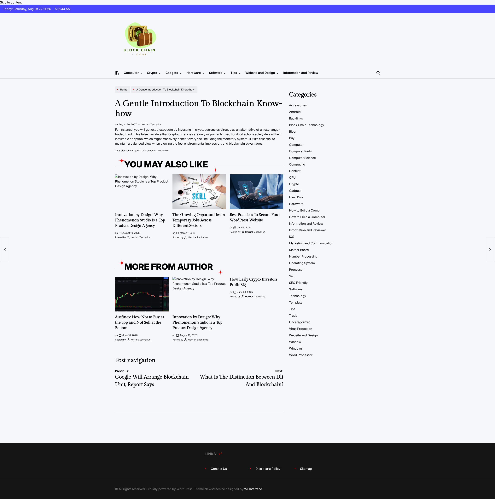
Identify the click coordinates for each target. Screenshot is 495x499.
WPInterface (253, 489)
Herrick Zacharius (151, 124)
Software (215, 73)
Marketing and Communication (311, 243)
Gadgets (172, 73)
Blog (292, 131)
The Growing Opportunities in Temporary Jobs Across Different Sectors (198, 220)
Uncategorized (300, 322)
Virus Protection (300, 329)
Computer (131, 73)
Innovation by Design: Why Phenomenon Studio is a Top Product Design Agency (140, 220)
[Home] (123, 92)
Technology (297, 296)
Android (295, 112)
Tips (233, 73)
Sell (291, 276)
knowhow (163, 150)
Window (295, 342)
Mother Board (299, 250)
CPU (292, 177)
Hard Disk (296, 197)
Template (295, 302)
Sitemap (306, 469)
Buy (291, 138)
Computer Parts (300, 151)
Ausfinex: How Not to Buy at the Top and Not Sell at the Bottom (139, 322)
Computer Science (302, 158)
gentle (138, 150)
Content (294, 171)
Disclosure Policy (267, 469)
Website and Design (260, 73)
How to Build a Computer (307, 217)
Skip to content (11, 2)
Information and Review (300, 73)
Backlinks (296, 118)
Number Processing (303, 256)
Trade (293, 315)
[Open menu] (117, 73)
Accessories (298, 105)
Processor (296, 269)
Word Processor (300, 355)
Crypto (152, 73)
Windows (296, 348)
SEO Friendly (298, 283)
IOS (291, 237)
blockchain (237, 143)
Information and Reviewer (307, 230)
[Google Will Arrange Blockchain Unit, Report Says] (4, 249)
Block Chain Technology (306, 125)
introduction (149, 150)
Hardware (193, 73)
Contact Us (219, 469)
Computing (297, 164)
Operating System (302, 263)
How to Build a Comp (304, 210)
